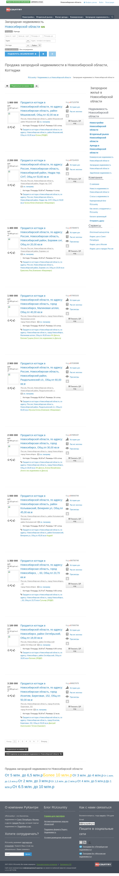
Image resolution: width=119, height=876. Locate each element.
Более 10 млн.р (57, 775)
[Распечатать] (36, 86)
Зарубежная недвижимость (101, 173)
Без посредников (26, 49)
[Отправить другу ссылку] (90, 841)
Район (34, 45)
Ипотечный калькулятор (99, 232)
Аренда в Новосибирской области (98, 149)
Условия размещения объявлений (57, 838)
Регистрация (109, 2)
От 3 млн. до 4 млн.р (88, 775)
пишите (103, 816)
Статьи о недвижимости (99, 196)
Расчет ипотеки (76, 111)
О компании (94, 184)
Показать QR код (75, 122)
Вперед (44, 741)
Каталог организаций (98, 216)
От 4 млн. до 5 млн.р (91, 781)
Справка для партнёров (54, 816)
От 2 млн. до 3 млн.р (34, 781)
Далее (27, 854)
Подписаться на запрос (21, 86)
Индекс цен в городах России (101, 249)
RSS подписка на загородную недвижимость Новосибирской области (33, 754)
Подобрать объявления (21, 54)
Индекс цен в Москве (98, 244)
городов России (18, 823)
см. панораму (44, 122)
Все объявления (11, 49)
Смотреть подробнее (74, 129)
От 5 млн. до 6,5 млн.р (24, 775)
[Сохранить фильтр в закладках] (43, 54)
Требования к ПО (65, 864)
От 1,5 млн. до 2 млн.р (64, 781)
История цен (75, 107)
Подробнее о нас (24, 826)
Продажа (8, 31)
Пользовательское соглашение (47, 864)
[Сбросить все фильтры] (52, 54)
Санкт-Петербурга (24, 820)
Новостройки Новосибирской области (98, 126)
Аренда (17, 31)
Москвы (35, 820)
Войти (101, 2)
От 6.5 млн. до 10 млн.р (33, 787)
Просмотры (74, 242)
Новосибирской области (22, 26)
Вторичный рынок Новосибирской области (99, 137)
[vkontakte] (67, 115)
